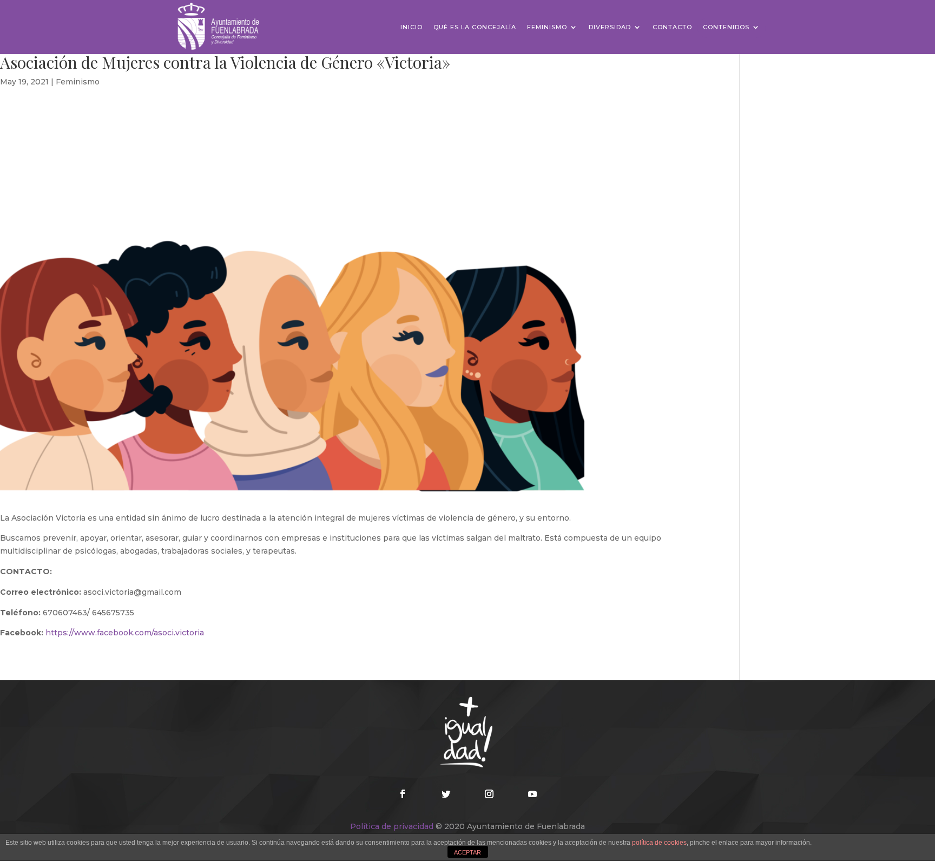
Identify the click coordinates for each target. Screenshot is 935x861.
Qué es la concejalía (474, 27)
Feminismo (547, 27)
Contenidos (726, 27)
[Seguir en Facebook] (402, 794)
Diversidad (610, 27)
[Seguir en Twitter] (446, 794)
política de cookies (659, 842)
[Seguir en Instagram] (489, 794)
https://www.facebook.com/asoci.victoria (124, 632)
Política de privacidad (391, 826)
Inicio (411, 27)
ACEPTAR (467, 852)
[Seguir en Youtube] (532, 794)
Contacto (672, 27)
